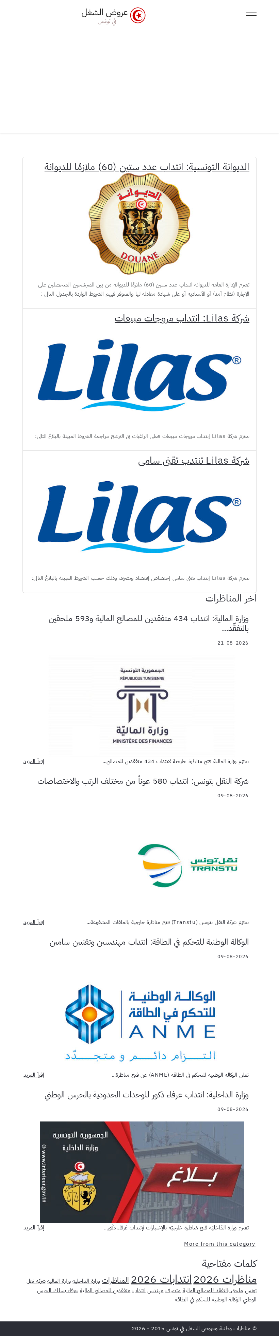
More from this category (220, 1244)
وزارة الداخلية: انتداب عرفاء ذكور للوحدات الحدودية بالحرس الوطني (147, 1095)
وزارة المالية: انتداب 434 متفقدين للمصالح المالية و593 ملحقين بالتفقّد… (149, 623)
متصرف (173, 1290)
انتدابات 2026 (161, 1279)
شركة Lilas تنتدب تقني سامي (193, 460)
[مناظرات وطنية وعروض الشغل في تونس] (112, 15)
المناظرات (115, 1280)
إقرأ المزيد (33, 761)
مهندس (155, 1290)
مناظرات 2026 (225, 1279)
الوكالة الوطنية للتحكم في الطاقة (208, 1300)
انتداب (139, 1290)
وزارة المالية (59, 1281)
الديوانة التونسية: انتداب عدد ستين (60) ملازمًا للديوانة (147, 167)
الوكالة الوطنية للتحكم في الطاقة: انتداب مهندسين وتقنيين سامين (149, 942)
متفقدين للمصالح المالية (105, 1290)
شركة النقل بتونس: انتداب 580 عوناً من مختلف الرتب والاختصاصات (143, 781)
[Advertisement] (139, 76)
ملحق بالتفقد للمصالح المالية (213, 1290)
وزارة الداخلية (86, 1281)
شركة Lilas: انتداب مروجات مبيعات (182, 318)
